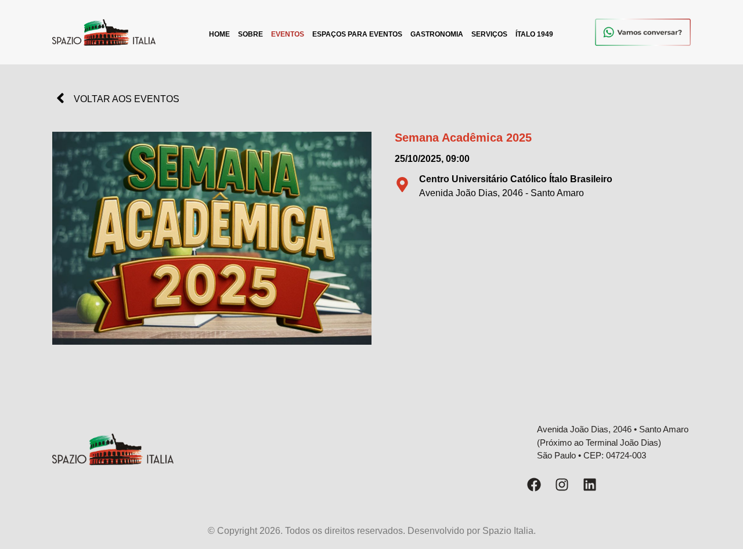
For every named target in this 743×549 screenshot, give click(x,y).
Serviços (489, 34)
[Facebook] (534, 485)
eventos (287, 34)
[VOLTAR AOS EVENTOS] (60, 98)
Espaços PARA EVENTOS (357, 34)
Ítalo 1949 (534, 34)
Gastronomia (436, 34)
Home (219, 34)
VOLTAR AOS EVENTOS (126, 99)
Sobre (250, 34)
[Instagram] (562, 485)
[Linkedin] (590, 485)
